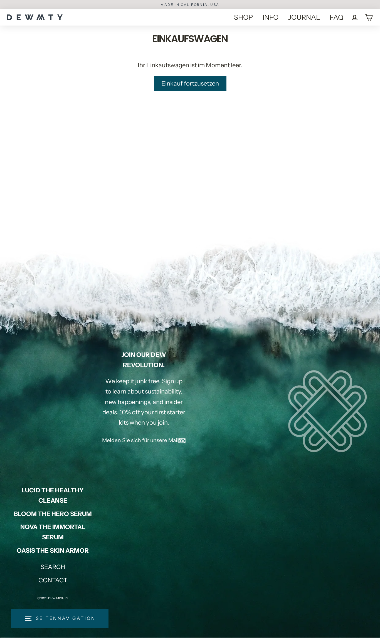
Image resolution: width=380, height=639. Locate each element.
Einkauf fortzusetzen (190, 83)
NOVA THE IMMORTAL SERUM (52, 532)
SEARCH (53, 567)
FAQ (336, 17)
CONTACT (52, 580)
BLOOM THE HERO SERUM (53, 514)
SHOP (243, 17)
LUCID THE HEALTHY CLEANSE (53, 495)
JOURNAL (304, 17)
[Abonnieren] (181, 440)
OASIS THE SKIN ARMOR (53, 550)
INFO (270, 17)
